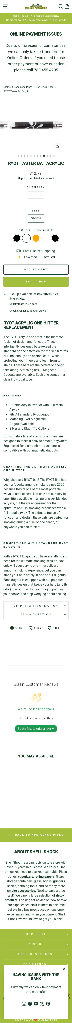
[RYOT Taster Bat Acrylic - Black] (6, 804)
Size (36, 210)
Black (17, 238)
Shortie (36, 218)
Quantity (36, 187)
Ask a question (36, 614)
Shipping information (36, 605)
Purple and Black (55, 238)
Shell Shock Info (34, 954)
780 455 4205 (46, 70)
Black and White (26, 238)
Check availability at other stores (27, 310)
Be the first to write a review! (36, 729)
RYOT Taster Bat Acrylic (16, 91)
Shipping (22, 178)
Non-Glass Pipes (44, 87)
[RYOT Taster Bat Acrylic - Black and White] (11, 804)
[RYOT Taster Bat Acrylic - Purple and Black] (24, 804)
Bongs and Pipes (23, 87)
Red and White (46, 238)
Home (7, 87)
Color (36, 230)
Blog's (35, 944)
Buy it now (36, 281)
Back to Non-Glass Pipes (39, 834)
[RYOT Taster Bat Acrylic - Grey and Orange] (15, 804)
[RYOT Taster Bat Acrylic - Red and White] (20, 804)
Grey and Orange (36, 238)
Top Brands (35, 964)
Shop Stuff (35, 934)
